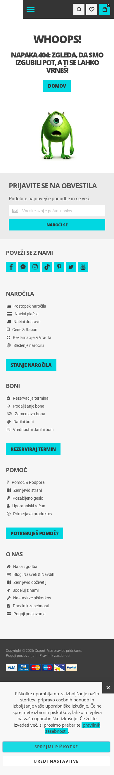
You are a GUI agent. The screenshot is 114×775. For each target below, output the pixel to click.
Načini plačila (26, 313)
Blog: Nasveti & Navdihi (34, 574)
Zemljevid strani (27, 490)
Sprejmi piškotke (56, 746)
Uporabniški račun (28, 505)
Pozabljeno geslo (27, 498)
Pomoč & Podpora (28, 482)
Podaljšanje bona (28, 406)
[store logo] (11, 9)
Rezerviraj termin (33, 449)
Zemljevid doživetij (29, 582)
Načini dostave (26, 321)
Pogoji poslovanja (29, 613)
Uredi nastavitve (56, 761)
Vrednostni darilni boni (32, 429)
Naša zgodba (24, 566)
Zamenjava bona (29, 413)
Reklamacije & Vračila (31, 337)
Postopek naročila (29, 306)
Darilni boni (23, 421)
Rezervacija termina (30, 398)
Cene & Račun (24, 329)
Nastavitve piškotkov (31, 598)
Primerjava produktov (32, 513)
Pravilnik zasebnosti (30, 605)
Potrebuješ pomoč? (34, 533)
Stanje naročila (31, 365)
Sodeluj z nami (25, 590)
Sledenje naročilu (28, 345)
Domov (57, 86)
